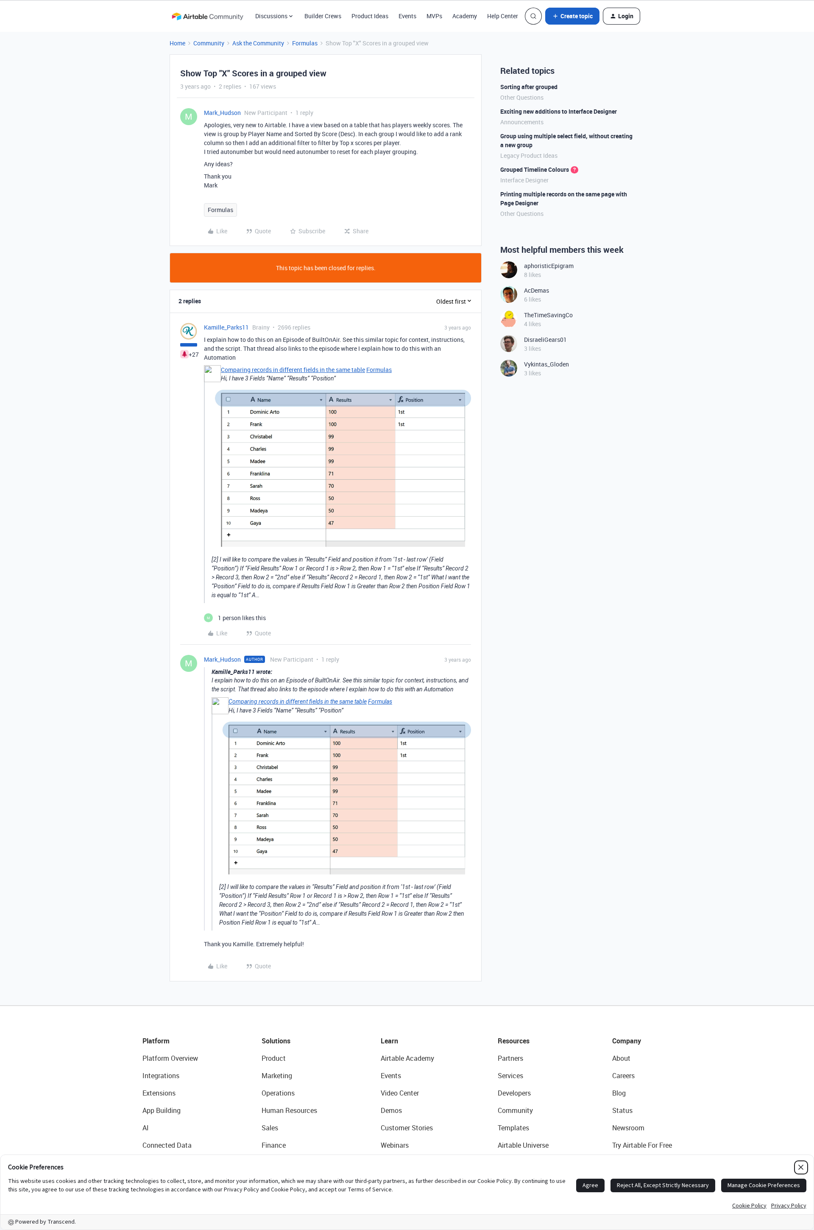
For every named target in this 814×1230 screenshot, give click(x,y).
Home (177, 43)
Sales (270, 1127)
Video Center (400, 1093)
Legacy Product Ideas (529, 155)
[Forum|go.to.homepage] (207, 16)
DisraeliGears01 (545, 339)
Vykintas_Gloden (546, 364)
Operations (278, 1093)
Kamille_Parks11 (226, 327)
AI (145, 1127)
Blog (619, 1093)
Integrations (160, 1075)
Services (510, 1075)
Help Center (502, 16)
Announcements (522, 122)
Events (407, 16)
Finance (274, 1145)
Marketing (277, 1075)
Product (274, 1058)
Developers (514, 1093)
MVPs (434, 16)
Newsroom (628, 1127)
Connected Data (167, 1145)
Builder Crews (322, 16)
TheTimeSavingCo (548, 315)
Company (626, 1041)
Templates (513, 1127)
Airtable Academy (407, 1058)
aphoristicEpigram (549, 266)
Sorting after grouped (529, 87)
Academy (464, 16)
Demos (391, 1110)
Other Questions (522, 97)
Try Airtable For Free (642, 1145)
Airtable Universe (523, 1145)
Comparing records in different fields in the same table (293, 370)
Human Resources (289, 1110)
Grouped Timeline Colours (534, 169)
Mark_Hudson (222, 113)
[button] (572, 16)
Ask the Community (258, 43)
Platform (156, 1041)
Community (208, 43)
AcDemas (536, 290)
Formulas (305, 43)
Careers (623, 1075)
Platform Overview (170, 1058)
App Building (161, 1110)
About (621, 1058)
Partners (510, 1058)
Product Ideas (369, 16)
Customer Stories (407, 1127)
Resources (514, 1041)
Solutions (276, 1041)
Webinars (395, 1145)
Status (622, 1110)
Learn (389, 1041)
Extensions (159, 1093)
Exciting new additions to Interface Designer (558, 111)
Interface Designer (524, 180)
